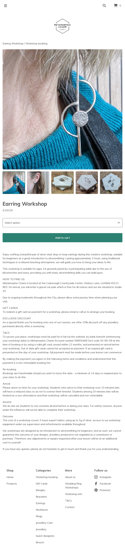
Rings (39, 516)
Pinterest (105, 490)
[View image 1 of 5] (14, 182)
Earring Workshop (13, 43)
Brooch (40, 542)
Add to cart (62, 237)
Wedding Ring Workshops (73, 485)
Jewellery (41, 529)
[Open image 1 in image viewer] (62, 109)
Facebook (105, 483)
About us (70, 477)
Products (12, 483)
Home (10, 477)
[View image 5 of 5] (111, 182)
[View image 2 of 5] (38, 182)
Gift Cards (42, 483)
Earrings (40, 503)
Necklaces (42, 509)
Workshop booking (36, 43)
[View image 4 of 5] (87, 182)
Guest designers (45, 535)
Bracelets (41, 496)
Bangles (40, 490)
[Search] (104, 6)
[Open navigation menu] (5, 6)
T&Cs (68, 500)
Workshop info (73, 494)
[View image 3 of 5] (62, 182)
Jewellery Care (44, 522)
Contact (70, 507)
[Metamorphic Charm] (62, 26)
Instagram (105, 477)
